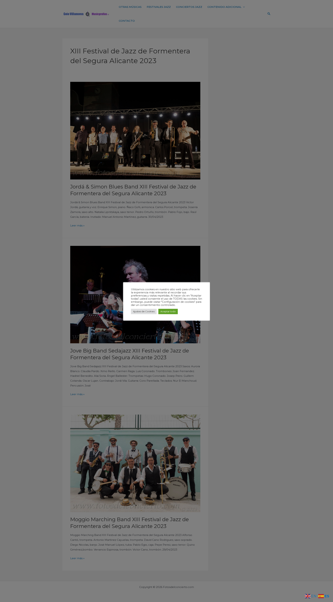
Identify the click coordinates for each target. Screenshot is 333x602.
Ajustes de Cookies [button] (144, 311)
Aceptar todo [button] (168, 311)
